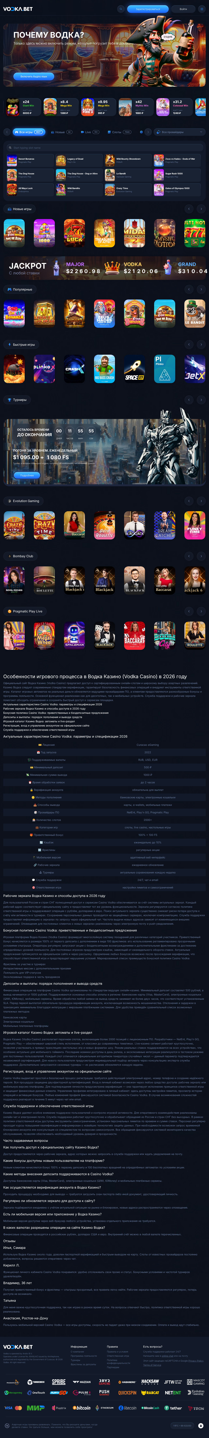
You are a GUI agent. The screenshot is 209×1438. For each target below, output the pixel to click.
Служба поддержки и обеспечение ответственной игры (39, 729)
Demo (14, 250)
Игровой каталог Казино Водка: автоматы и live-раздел (39, 721)
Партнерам (113, 1367)
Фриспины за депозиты (83, 1364)
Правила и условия (117, 1351)
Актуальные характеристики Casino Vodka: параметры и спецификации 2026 (52, 704)
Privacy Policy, (196, 1360)
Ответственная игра (118, 1355)
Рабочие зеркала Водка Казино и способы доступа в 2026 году (44, 708)
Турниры (75, 1360)
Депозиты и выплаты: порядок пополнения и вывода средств (42, 717)
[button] (7, 132)
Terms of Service (152, 1365)
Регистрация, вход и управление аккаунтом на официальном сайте (46, 725)
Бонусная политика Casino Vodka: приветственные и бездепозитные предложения (56, 712)
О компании (77, 1351)
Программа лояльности (84, 1355)
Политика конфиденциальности (118, 1361)
